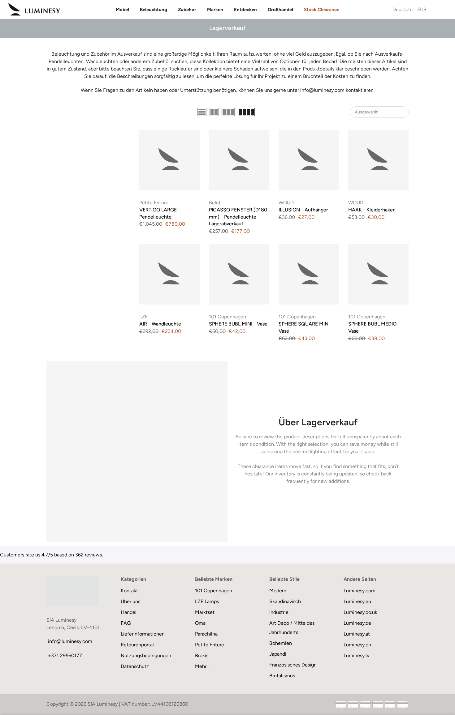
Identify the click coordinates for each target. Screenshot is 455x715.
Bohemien (280, 643)
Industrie (278, 612)
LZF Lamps (207, 601)
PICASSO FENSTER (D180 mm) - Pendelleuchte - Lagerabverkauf (238, 217)
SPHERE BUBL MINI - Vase (238, 324)
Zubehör (187, 9)
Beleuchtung (153, 9)
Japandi (277, 654)
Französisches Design (293, 665)
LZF (143, 317)
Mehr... (202, 666)
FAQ (126, 623)
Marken (215, 9)
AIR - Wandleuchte (160, 324)
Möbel (122, 9)
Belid (214, 203)
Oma (200, 623)
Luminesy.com (359, 591)
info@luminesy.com (70, 641)
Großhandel (280, 9)
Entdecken (245, 9)
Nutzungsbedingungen (146, 655)
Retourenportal (137, 645)
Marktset (204, 612)
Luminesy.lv (356, 655)
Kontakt (129, 591)
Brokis (201, 655)
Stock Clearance (321, 9)
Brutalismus (282, 676)
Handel (128, 612)
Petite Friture (153, 203)
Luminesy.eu (357, 601)
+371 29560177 (65, 655)
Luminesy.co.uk (360, 612)
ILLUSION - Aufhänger (303, 210)
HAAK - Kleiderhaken (372, 210)
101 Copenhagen (227, 317)
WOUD (286, 203)
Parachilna (206, 634)
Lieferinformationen (143, 634)
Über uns (130, 601)
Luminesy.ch (357, 645)
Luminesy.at (357, 634)
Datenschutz (135, 666)
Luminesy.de (357, 623)
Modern (277, 591)
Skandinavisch (285, 601)
